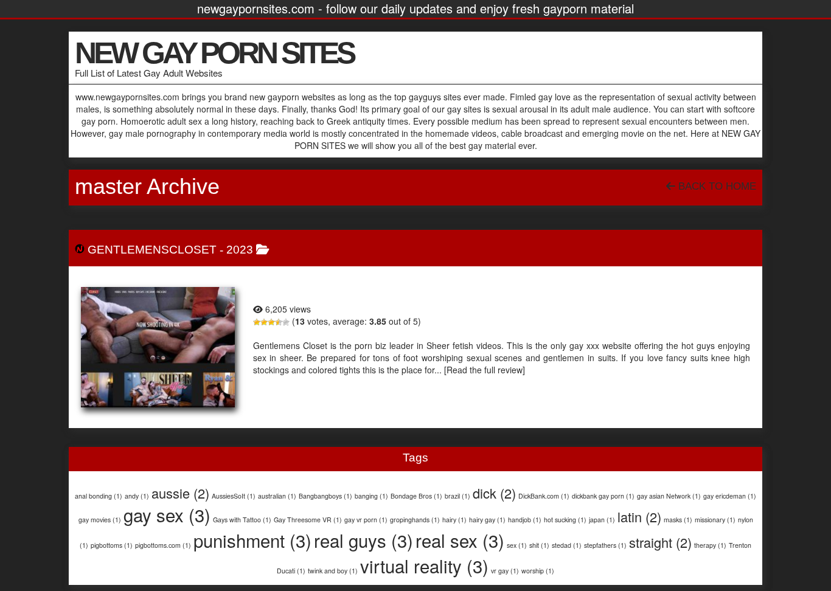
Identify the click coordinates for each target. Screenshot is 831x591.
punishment (252, 540)
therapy (710, 545)
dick (494, 492)
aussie (180, 492)
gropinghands (415, 519)
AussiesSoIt (234, 495)
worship (537, 570)
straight (660, 542)
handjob (524, 519)
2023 (239, 249)
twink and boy (333, 570)
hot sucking (565, 519)
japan (602, 519)
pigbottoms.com (163, 545)
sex (517, 545)
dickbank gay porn (603, 495)
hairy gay (487, 519)
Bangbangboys (325, 495)
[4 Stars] (278, 322)
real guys (363, 540)
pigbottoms (112, 545)
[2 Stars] (264, 322)
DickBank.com (543, 495)
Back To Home (715, 186)
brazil (457, 495)
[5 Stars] (286, 322)
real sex (459, 540)
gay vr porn (366, 519)
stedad (567, 545)
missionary (715, 519)
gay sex (166, 514)
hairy (454, 519)
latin (639, 516)
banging (371, 495)
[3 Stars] (271, 322)
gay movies (99, 519)
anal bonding (98, 495)
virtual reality (424, 565)
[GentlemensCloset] (158, 347)
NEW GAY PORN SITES (214, 53)
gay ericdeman (729, 495)
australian (277, 495)
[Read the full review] (484, 370)
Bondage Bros (416, 495)
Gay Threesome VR (308, 519)
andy (137, 495)
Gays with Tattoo (242, 519)
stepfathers (605, 545)
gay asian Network (669, 495)
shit (539, 545)
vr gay (505, 570)
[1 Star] (256, 322)
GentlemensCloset (152, 249)
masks (678, 519)
